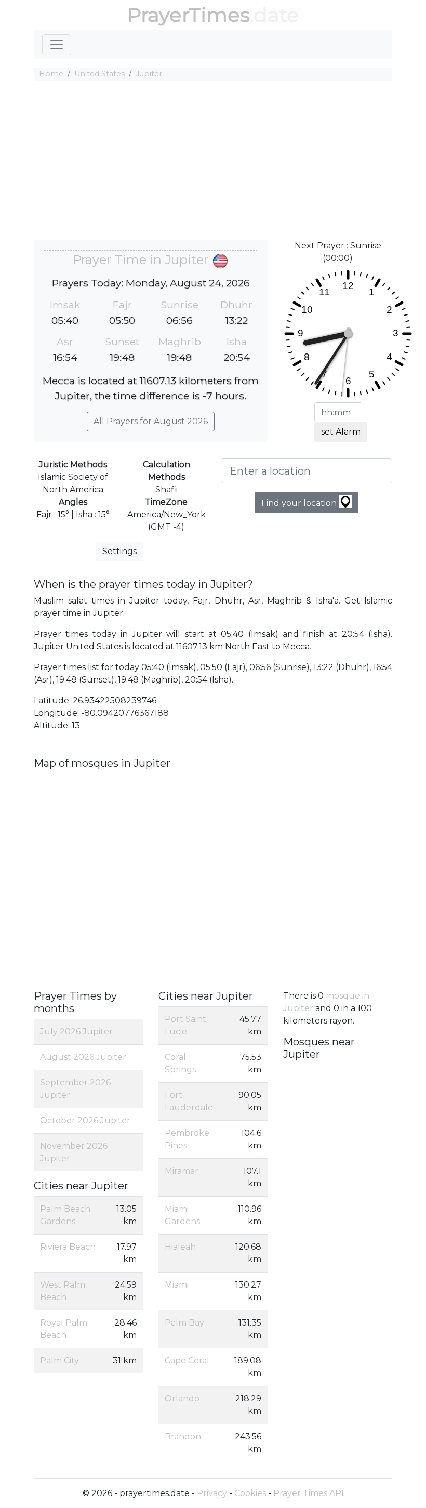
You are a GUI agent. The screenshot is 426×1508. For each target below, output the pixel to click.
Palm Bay (184, 1323)
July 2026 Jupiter (76, 1032)
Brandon (183, 1436)
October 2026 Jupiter (85, 1120)
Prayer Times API (308, 1493)
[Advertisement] (213, 161)
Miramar (181, 1171)
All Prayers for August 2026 (151, 421)
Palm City (59, 1361)
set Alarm (341, 432)
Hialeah (180, 1247)
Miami (177, 1285)
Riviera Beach (68, 1247)
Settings (119, 551)
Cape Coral (187, 1361)
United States (99, 73)
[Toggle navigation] (56, 44)
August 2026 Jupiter (83, 1057)
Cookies (250, 1493)
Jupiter (149, 73)
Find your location (300, 503)
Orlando (182, 1399)
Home (51, 73)
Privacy (212, 1493)
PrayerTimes (188, 15)
